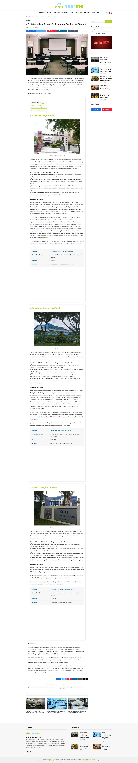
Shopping (65, 12)
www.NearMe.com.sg (50, 759)
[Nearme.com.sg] (69, 5)
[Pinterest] (20, 90)
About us (87, 12)
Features (79, 12)
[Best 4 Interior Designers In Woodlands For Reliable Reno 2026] (35, 703)
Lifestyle (41, 12)
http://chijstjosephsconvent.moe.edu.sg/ (61, 589)
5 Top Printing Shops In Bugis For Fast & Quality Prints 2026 (77, 712)
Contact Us (95, 12)
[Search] (107, 12)
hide (43, 102)
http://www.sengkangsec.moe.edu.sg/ (60, 430)
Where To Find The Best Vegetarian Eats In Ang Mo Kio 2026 (106, 78)
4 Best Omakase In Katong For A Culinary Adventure (41, 687)
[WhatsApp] (20, 94)
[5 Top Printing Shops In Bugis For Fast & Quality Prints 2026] (78, 703)
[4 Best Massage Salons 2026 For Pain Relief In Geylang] (97, 746)
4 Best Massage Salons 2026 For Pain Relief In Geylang (106, 87)
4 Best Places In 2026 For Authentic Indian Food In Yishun (106, 95)
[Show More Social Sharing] (79, 31)
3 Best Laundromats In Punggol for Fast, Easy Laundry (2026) (56, 712)
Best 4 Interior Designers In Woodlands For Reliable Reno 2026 (35, 712)
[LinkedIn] (20, 87)
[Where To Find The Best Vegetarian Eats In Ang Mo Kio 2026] (74, 746)
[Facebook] (20, 81)
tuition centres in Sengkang (36, 660)
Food (72, 12)
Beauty (49, 12)
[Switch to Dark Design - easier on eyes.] (105, 12)
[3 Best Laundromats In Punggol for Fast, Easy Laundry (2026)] (57, 703)
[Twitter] (20, 84)
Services (57, 12)
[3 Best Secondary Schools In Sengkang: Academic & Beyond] (57, 54)
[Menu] (27, 12)
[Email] (20, 97)
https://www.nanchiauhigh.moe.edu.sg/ (61, 251)
